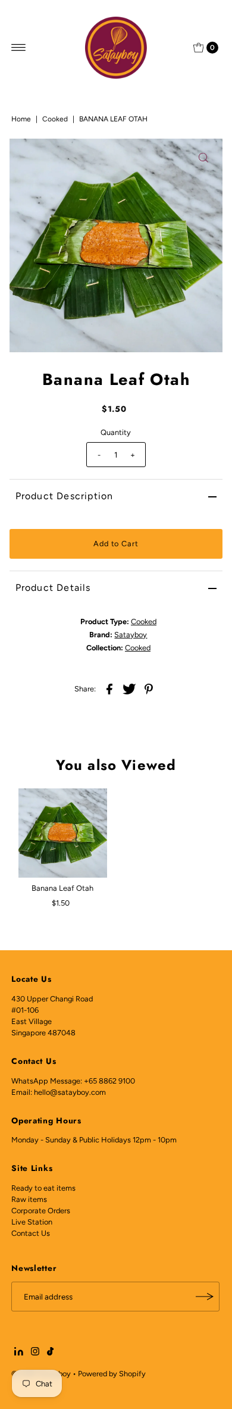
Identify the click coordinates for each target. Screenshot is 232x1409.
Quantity (116, 432)
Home (21, 119)
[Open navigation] (19, 47)
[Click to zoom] (203, 158)
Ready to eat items (43, 1187)
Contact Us (30, 1233)
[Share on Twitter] (129, 688)
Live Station (31, 1221)
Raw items (29, 1199)
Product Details (53, 587)
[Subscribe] (205, 1296)
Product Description (64, 496)
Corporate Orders (40, 1210)
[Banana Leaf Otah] (62, 832)
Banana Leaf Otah (62, 888)
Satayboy (130, 634)
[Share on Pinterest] (149, 688)
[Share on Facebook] (109, 688)
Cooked (55, 119)
